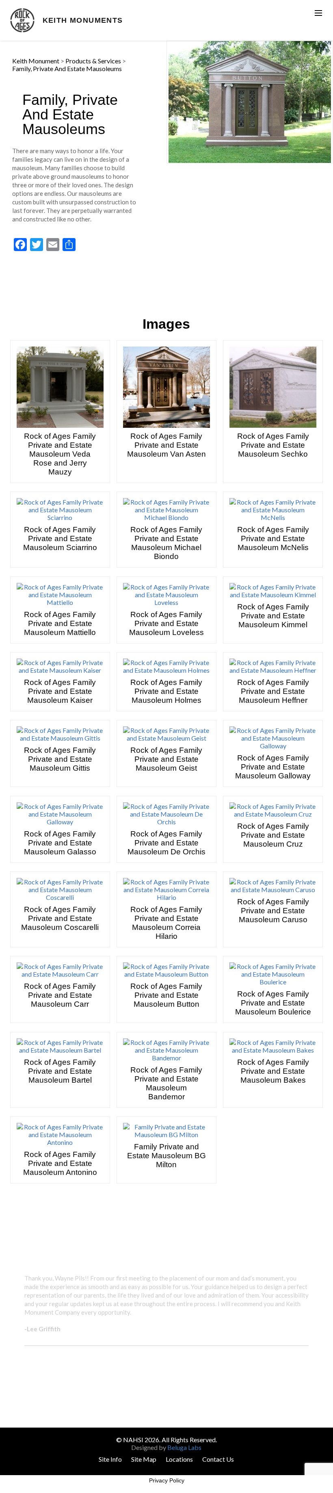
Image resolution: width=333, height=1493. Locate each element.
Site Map (143, 1459)
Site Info (110, 1459)
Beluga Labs (184, 1447)
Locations (179, 1459)
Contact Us (218, 1459)
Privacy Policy (166, 1480)
